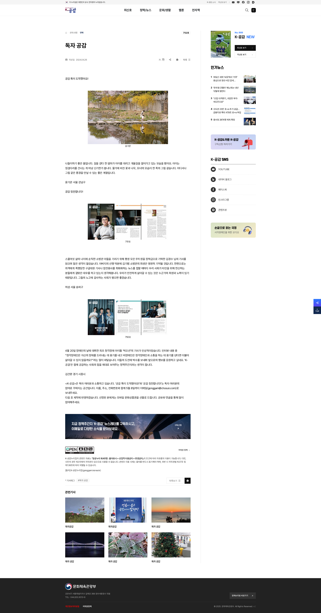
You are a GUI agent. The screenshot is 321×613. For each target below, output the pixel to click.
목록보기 (173, 480)
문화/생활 (165, 10)
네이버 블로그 (224, 179)
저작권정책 (87, 606)
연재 (81, 32)
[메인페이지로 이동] (72, 10)
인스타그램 (223, 199)
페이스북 (222, 189)
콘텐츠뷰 (222, 209)
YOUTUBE (223, 169)
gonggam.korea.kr (91, 470)
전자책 (196, 10)
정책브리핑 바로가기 (240, 595)
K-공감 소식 (211, 2)
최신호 (128, 10)
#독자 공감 (83, 480)
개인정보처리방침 (72, 606)
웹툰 (181, 10)
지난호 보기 (222, 2)
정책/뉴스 (145, 10)
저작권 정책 (182, 450)
